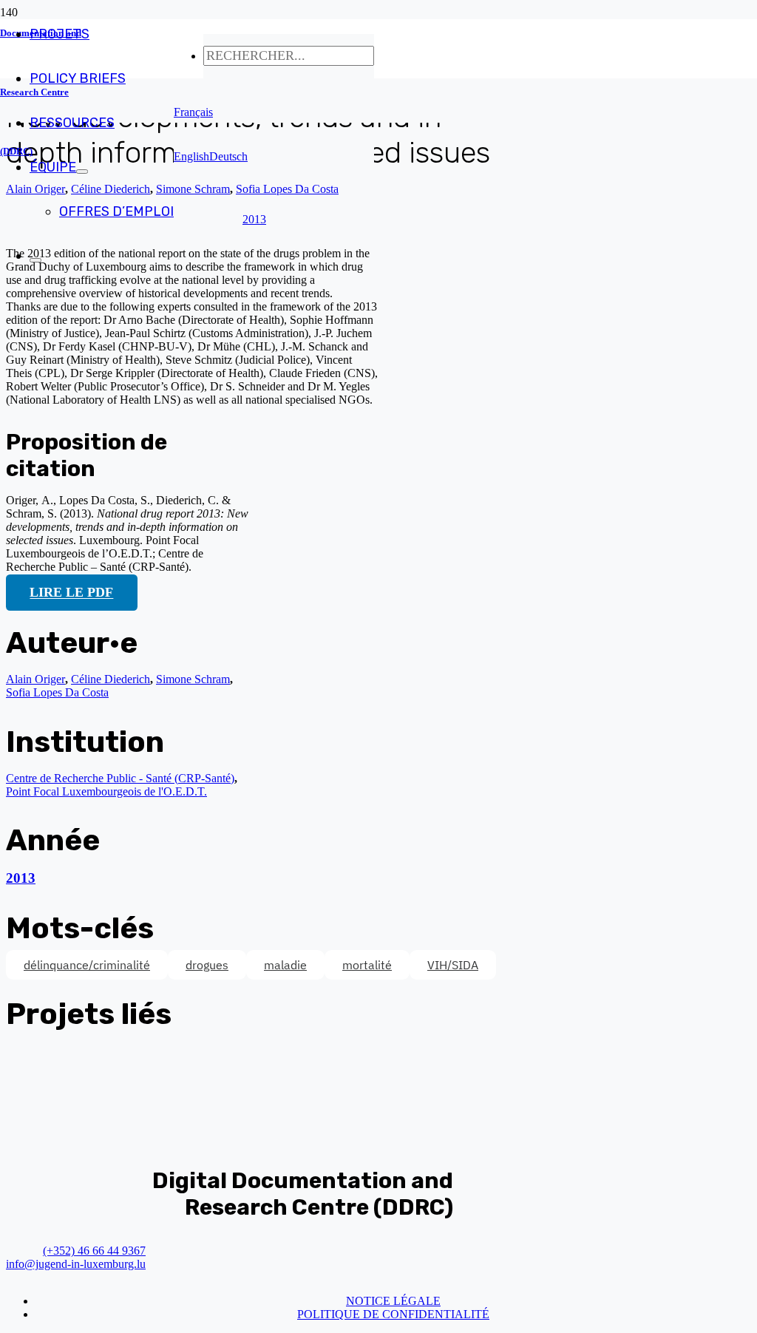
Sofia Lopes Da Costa (57, 692)
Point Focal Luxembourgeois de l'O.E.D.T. (106, 791)
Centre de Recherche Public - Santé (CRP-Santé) (120, 778)
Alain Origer (35, 679)
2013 (20, 878)
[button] (193, 112)
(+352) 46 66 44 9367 (94, 1250)
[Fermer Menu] (35, 260)
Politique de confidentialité (393, 1314)
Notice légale (393, 1301)
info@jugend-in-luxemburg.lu (76, 1264)
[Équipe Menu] (82, 171)
